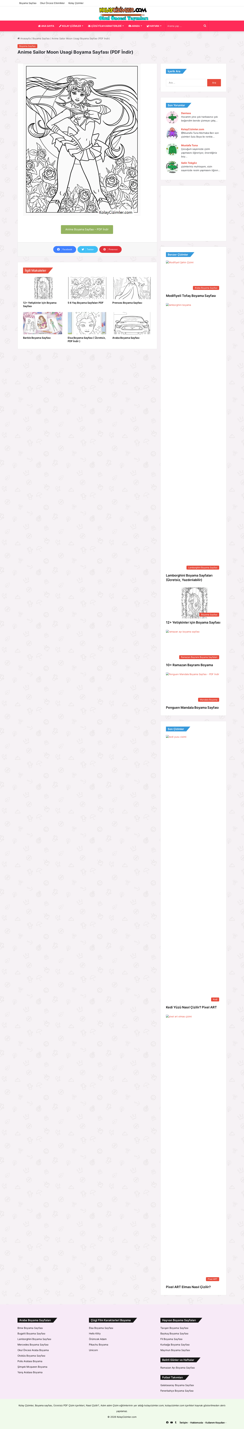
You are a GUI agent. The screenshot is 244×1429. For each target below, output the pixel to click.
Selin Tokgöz (189, 162)
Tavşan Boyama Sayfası (174, 1328)
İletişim (184, 1422)
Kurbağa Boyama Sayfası (175, 1344)
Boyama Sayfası (27, 3)
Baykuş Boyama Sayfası (174, 1333)
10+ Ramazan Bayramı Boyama (189, 665)
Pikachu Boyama (98, 1344)
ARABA (135, 25)
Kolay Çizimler (76, 3)
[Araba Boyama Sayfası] (132, 323)
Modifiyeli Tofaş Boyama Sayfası (191, 296)
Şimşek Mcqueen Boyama (32, 1366)
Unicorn (93, 1350)
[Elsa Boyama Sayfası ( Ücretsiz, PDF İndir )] (87, 323)
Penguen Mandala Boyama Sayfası (192, 707)
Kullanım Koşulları (215, 1422)
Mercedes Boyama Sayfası (33, 1344)
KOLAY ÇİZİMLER (71, 25)
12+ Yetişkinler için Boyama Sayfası (193, 622)
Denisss (186, 113)
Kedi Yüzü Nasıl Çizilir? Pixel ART (191, 1007)
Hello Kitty (95, 1333)
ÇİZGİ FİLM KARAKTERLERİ (106, 25)
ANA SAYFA (47, 25)
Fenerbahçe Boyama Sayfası (176, 1390)
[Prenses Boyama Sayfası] (132, 288)
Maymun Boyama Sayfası (175, 1350)
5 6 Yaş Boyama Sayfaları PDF (85, 302)
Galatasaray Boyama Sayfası (177, 1385)
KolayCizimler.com (192, 129)
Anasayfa (25, 38)
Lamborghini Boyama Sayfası (34, 1339)
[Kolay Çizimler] (122, 13)
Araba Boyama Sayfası (126, 337)
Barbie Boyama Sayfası (37, 337)
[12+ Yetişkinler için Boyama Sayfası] (42, 288)
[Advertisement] (193, 213)
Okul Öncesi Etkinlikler (52, 3)
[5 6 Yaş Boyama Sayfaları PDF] (87, 288)
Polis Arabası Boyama (30, 1361)
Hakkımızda (196, 1422)
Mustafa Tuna (189, 145)
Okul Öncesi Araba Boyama (33, 1350)
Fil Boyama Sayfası (171, 1339)
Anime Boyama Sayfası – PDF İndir (87, 229)
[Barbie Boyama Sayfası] (42, 323)
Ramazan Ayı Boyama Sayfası (177, 1367)
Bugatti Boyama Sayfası (31, 1333)
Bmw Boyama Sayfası (30, 1328)
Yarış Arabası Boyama (30, 1372)
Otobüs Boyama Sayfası (31, 1355)
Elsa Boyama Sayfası (101, 1328)
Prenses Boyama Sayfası (127, 302)
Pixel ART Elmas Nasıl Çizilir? (188, 1287)
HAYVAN (154, 25)
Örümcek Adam (98, 1339)
